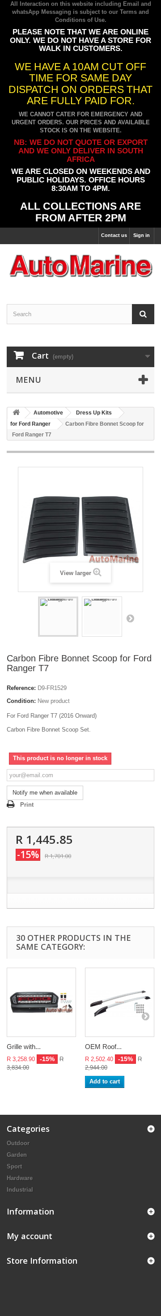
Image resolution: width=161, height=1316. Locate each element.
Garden (17, 1154)
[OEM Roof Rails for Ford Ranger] (119, 1002)
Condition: (21, 701)
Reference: (21, 688)
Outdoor (18, 1143)
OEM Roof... (103, 1046)
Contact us (114, 235)
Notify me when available (45, 792)
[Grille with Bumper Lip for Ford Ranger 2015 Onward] (41, 1002)
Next (130, 618)
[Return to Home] (16, 413)
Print (27, 804)
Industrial (20, 1189)
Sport (14, 1166)
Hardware (20, 1178)
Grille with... (24, 1046)
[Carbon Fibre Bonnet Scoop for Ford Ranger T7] (58, 616)
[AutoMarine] (80, 266)
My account (29, 1236)
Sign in (141, 235)
